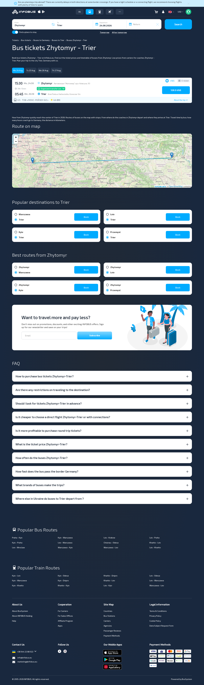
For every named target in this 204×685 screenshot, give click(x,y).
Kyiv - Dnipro (63, 580)
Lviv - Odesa (154, 575)
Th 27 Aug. (56, 70)
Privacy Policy (155, 616)
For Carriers (63, 611)
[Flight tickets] (110, 12)
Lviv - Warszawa (65, 542)
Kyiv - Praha (17, 542)
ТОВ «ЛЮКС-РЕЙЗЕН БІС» (35, 100)
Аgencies (108, 626)
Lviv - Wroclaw (18, 547)
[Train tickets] (100, 12)
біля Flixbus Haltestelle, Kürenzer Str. (64, 94)
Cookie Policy (155, 621)
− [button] (16, 141)
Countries (108, 611)
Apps (60, 626)
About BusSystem (20, 611)
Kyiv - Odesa (63, 575)
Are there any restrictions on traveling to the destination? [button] (53, 389)
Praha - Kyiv (17, 537)
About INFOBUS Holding (22, 616)
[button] (120, 12)
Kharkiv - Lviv (155, 542)
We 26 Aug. (44, 70)
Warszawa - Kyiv (65, 547)
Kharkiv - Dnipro (110, 575)
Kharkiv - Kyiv (63, 585)
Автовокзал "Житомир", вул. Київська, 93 (72, 83)
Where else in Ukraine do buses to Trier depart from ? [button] (50, 498)
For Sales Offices (65, 616)
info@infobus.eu (24, 657)
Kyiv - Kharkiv (18, 585)
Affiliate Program (65, 621)
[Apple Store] (39, 12)
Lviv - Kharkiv (155, 547)
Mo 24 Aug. (18, 70)
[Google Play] (43, 12)
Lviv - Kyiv (108, 585)
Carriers (107, 621)
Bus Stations (109, 616)
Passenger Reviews (112, 631)
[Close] (188, 3)
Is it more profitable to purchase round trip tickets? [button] (48, 430)
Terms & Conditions (158, 611)
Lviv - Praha (154, 537)
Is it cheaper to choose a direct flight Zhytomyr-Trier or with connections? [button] (63, 417)
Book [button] (86, 217)
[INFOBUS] (24, 12)
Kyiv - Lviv (16, 575)
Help (14, 621)
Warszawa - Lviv (111, 547)
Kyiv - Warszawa (65, 537)
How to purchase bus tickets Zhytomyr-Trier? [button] (45, 376)
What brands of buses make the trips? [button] (40, 485)
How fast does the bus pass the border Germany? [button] (47, 471)
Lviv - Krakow (109, 537)
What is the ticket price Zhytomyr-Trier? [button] (41, 444)
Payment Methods (112, 636)
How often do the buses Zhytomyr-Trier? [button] (41, 457)
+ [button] (16, 137)
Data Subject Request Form (161, 626)
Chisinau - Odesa (111, 542)
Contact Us (18, 644)
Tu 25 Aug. (30, 70)
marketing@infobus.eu (27, 661)
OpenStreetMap (176, 186)
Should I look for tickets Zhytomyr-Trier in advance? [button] (49, 403)
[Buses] (90, 12)
